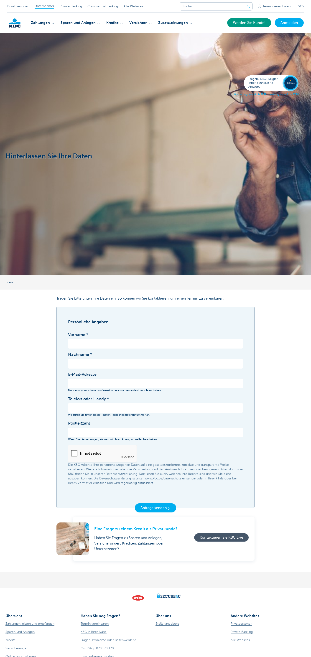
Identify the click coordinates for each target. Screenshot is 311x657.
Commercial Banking (102, 6)
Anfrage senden (153, 508)
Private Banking (71, 6)
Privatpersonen (18, 6)
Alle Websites (133, 6)
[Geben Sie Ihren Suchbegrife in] (248, 6)
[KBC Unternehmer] (14, 23)
